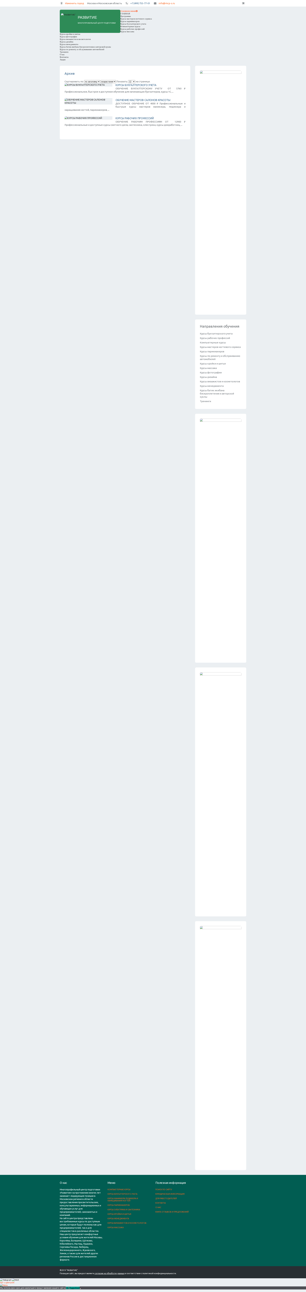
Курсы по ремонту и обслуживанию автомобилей (82, 49)
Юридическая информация (170, 1194)
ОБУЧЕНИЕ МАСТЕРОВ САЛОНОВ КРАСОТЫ (143, 99)
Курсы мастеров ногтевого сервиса (136, 19)
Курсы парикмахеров (129, 21)
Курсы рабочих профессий (132, 29)
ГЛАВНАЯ (125, 14)
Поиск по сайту (163, 1189)
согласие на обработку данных (109, 1273)
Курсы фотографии (68, 37)
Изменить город (74, 3)
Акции (63, 60)
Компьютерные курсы (130, 26)
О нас (62, 54)
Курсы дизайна (66, 42)
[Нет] (80, 1288)
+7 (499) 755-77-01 (140, 3)
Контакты (64, 57)
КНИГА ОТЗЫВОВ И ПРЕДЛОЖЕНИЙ (172, 1212)
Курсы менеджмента (69, 44)
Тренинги (64, 52)
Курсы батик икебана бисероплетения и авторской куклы (85, 47)
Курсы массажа (127, 31)
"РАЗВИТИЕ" (72, 1270)
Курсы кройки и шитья (70, 34)
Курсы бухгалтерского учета (133, 24)
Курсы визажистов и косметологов (75, 39)
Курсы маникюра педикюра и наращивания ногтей (123, 1199)
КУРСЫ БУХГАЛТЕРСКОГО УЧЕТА (136, 84)
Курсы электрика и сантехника (124, 1210)
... (172, 91)
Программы (125, 16)
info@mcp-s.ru (167, 3)
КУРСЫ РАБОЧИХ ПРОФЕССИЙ (135, 118)
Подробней (74, 1288)
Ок (67, 1288)
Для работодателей (166, 1198)
